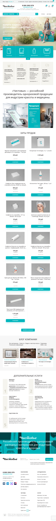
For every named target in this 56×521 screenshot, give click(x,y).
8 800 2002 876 (28, 5)
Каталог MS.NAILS (41, 484)
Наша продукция (43, 359)
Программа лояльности (42, 476)
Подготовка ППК (13, 413)
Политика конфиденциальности (28, 484)
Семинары (43, 343)
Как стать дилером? (42, 474)
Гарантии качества (25, 500)
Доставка (49, 14)
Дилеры (40, 1)
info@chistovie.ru (7, 478)
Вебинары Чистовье (11, 380)
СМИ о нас (43, 345)
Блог (48, 1)
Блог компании (24, 505)
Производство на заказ (42, 502)
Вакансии (23, 507)
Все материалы (14, 343)
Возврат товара (24, 481)
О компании (21, 1)
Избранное (46, 5)
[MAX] (11, 483)
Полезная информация (16, 345)
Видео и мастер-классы (32, 343)
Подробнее (8, 38)
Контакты (6, 82)
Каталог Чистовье (41, 479)
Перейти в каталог (28, 330)
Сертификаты (33, 81)
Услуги (26, 1)
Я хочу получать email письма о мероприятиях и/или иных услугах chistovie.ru (41, 463)
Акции (51, 1)
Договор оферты (25, 486)
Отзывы (45, 1)
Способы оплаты (43, 14)
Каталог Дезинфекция (42, 481)
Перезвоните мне (28, 7)
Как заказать (24, 489)
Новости (22, 343)
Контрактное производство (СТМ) (39, 398)
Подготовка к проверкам (43, 497)
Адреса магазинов (33, 1)
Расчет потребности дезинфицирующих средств (40, 381)
